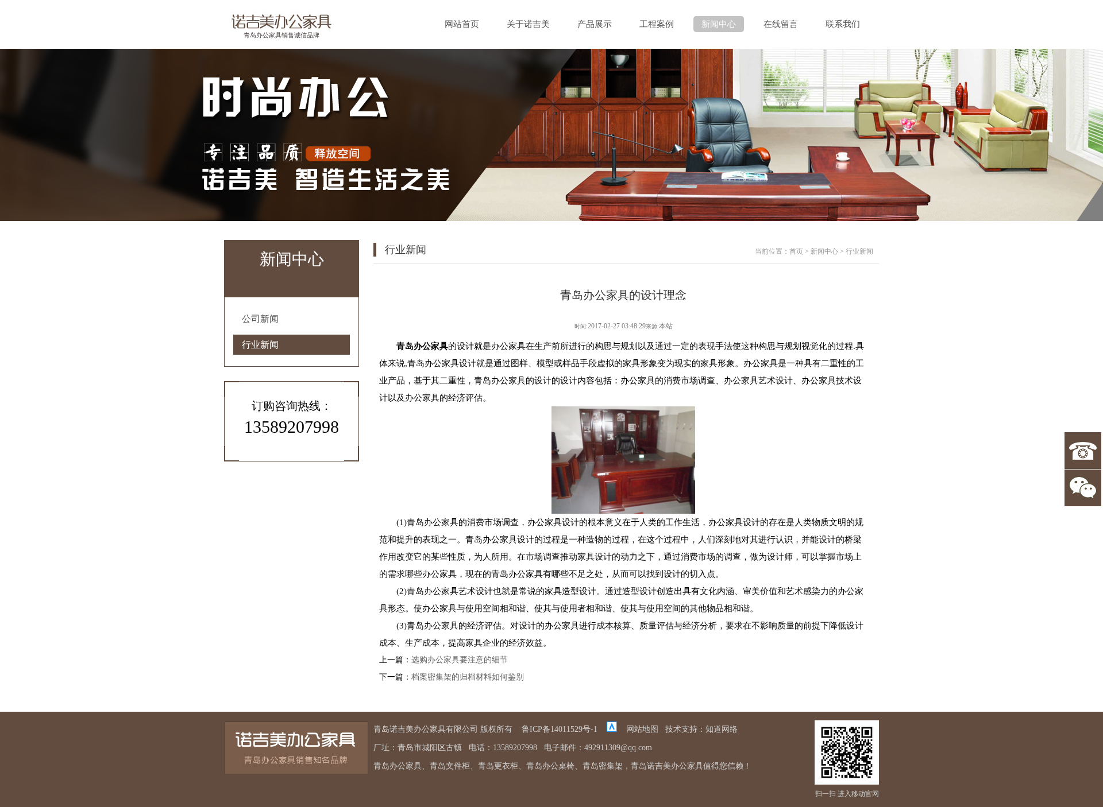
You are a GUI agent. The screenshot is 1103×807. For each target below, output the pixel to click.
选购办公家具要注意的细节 (459, 659)
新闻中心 (718, 24)
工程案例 (656, 24)
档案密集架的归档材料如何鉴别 (467, 677)
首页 (796, 251)
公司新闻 (260, 319)
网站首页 (462, 24)
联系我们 (843, 24)
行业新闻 (260, 345)
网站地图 (642, 729)
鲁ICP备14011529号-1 (559, 729)
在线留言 (780, 24)
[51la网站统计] (612, 729)
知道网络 (721, 729)
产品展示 (594, 24)
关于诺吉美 (528, 24)
